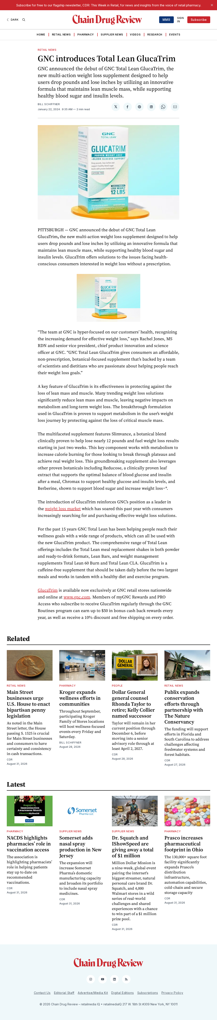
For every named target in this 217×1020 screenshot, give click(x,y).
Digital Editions (122, 993)
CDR (10, 759)
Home (41, 34)
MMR (166, 19)
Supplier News (112, 34)
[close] (212, 5)
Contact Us (42, 993)
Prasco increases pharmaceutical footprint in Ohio (183, 843)
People (117, 685)
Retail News (61, 34)
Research (154, 34)
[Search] (23, 19)
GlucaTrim (48, 590)
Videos (135, 34)
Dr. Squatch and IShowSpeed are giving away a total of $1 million (132, 846)
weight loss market (63, 509)
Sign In (180, 19)
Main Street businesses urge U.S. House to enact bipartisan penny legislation (28, 703)
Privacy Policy (172, 993)
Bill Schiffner (49, 104)
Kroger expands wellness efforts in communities (80, 697)
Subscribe (199, 19)
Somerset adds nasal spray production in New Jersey (80, 846)
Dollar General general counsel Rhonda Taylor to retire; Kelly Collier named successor (133, 703)
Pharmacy (85, 34)
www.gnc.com (77, 597)
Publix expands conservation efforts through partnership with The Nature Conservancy (183, 706)
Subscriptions (147, 993)
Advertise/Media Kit (93, 993)
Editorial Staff (64, 993)
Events (174, 34)
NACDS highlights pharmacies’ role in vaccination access (29, 843)
